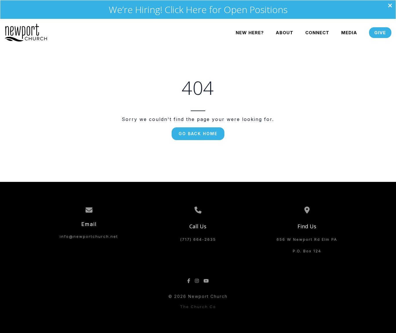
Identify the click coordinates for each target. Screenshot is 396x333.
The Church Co (198, 306)
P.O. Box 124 (307, 251)
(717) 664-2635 (198, 239)
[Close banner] (390, 6)
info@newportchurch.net (89, 236)
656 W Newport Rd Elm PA (307, 239)
